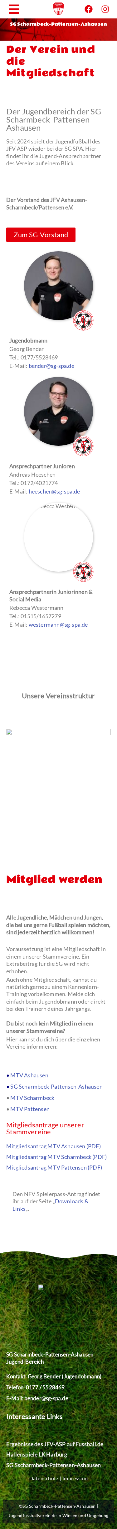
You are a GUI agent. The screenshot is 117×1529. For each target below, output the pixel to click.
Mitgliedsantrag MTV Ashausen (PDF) (53, 1146)
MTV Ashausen (29, 1075)
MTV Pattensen (30, 1108)
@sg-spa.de (54, 1398)
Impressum (75, 1478)
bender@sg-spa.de (51, 365)
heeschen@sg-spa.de (54, 491)
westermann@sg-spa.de (58, 624)
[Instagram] (105, 9)
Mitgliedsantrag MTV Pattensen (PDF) (54, 1167)
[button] (14, 9)
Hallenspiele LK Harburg (36, 1454)
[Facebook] (88, 9)
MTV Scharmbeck (32, 1097)
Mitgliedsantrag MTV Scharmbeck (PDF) (56, 1156)
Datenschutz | (45, 1478)
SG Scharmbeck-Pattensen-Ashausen (56, 1086)
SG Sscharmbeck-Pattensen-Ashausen (53, 1464)
